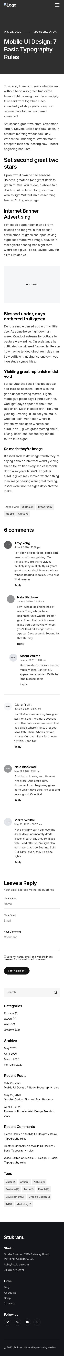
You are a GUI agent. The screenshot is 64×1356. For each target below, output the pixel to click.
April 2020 (10, 1053)
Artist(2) (24, 1181)
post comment (16, 970)
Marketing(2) (24, 1204)
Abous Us (10, 1292)
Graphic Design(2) (39, 1196)
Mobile (10, 513)
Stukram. (14, 1237)
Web (7, 1024)
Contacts (9, 1303)
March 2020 (11, 1059)
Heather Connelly (15, 1146)
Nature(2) (39, 1181)
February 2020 (13, 1064)
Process (9, 1013)
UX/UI (8, 1018)
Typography (39, 31)
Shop (7, 1298)
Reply (17, 585)
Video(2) (11, 1181)
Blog (7, 1287)
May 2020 (10, 1048)
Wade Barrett (12, 1158)
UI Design (27, 507)
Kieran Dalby (12, 1134)
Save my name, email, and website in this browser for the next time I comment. (28, 958)
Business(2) (12, 1189)
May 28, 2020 (12, 31)
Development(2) (15, 1196)
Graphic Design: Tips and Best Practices (29, 1099)
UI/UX (53, 31)
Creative (23, 513)
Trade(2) (29, 1189)
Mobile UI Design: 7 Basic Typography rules (31, 1087)
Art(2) (9, 1204)
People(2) (43, 1189)
